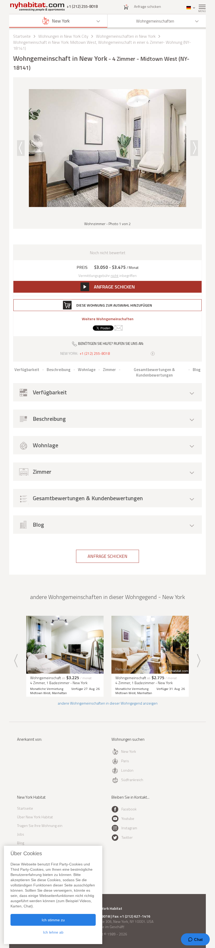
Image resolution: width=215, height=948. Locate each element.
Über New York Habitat (35, 817)
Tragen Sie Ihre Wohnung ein (39, 825)
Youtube (127, 818)
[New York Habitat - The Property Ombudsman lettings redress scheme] (32, 761)
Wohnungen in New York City (63, 36)
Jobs (20, 834)
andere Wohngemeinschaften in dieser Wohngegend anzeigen (108, 703)
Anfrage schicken (147, 6)
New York (128, 751)
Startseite (22, 36)
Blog (20, 843)
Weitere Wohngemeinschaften (107, 319)
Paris (125, 761)
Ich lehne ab (53, 932)
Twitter (127, 837)
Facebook (129, 809)
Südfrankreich (132, 779)
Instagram (129, 828)
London (127, 770)
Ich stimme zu (53, 920)
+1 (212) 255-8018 (82, 6)
